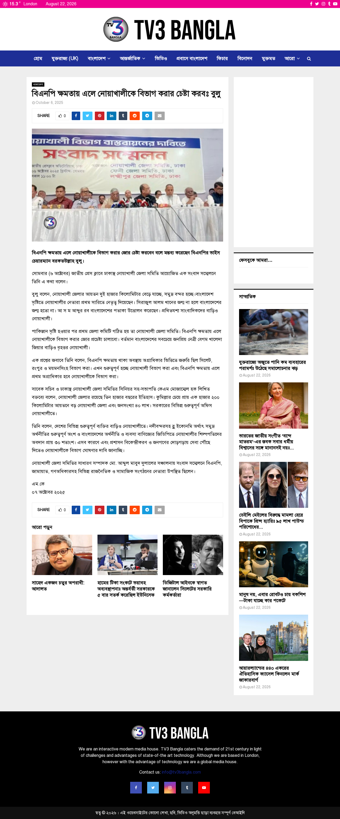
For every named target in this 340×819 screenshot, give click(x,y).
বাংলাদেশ (96, 58)
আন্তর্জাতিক (130, 58)
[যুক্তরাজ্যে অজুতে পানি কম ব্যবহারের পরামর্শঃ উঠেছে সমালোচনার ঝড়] (273, 332)
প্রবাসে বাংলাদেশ (192, 58)
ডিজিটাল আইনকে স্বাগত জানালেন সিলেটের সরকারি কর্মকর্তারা (187, 589)
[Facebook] (136, 787)
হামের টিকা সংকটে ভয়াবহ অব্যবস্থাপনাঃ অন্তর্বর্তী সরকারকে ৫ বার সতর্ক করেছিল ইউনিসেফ (126, 589)
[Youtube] (204, 787)
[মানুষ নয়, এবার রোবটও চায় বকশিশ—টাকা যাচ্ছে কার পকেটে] (273, 564)
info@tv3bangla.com (181, 772)
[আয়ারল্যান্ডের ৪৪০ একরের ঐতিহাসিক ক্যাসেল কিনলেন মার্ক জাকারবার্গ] (273, 638)
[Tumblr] (187, 787)
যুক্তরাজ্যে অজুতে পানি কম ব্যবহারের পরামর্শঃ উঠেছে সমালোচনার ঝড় (272, 365)
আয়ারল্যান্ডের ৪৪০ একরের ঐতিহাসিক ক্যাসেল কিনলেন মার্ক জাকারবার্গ (269, 674)
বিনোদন (244, 58)
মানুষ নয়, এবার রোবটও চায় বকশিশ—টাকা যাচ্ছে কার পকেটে (272, 597)
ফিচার (222, 58)
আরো (290, 58)
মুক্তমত (268, 58)
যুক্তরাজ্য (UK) (65, 58)
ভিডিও (161, 58)
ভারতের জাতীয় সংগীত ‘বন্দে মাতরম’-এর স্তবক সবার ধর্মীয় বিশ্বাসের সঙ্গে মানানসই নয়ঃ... (266, 442)
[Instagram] (170, 787)
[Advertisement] (273, 162)
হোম (38, 58)
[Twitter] (153, 787)
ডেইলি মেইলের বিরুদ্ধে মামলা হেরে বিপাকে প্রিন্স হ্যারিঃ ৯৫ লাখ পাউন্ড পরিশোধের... (271, 521)
